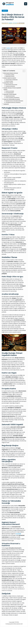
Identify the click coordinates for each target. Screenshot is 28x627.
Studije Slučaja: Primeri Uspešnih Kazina (12, 88)
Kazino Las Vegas (10, 91)
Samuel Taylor (12, 23)
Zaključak (6, 104)
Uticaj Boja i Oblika (9, 74)
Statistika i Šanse (8, 83)
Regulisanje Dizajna (10, 96)
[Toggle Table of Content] (23, 71)
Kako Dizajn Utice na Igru (11, 84)
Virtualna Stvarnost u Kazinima (13, 102)
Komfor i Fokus (9, 81)
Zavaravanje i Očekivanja (11, 79)
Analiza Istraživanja (10, 86)
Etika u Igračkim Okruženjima (12, 97)
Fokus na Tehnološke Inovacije (12, 99)
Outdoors (5, 10)
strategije (18, 533)
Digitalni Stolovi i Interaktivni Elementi (14, 100)
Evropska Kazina (10, 92)
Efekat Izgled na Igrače (10, 78)
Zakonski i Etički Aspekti (10, 94)
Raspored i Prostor (10, 76)
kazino (8, 48)
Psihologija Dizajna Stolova (10, 73)
